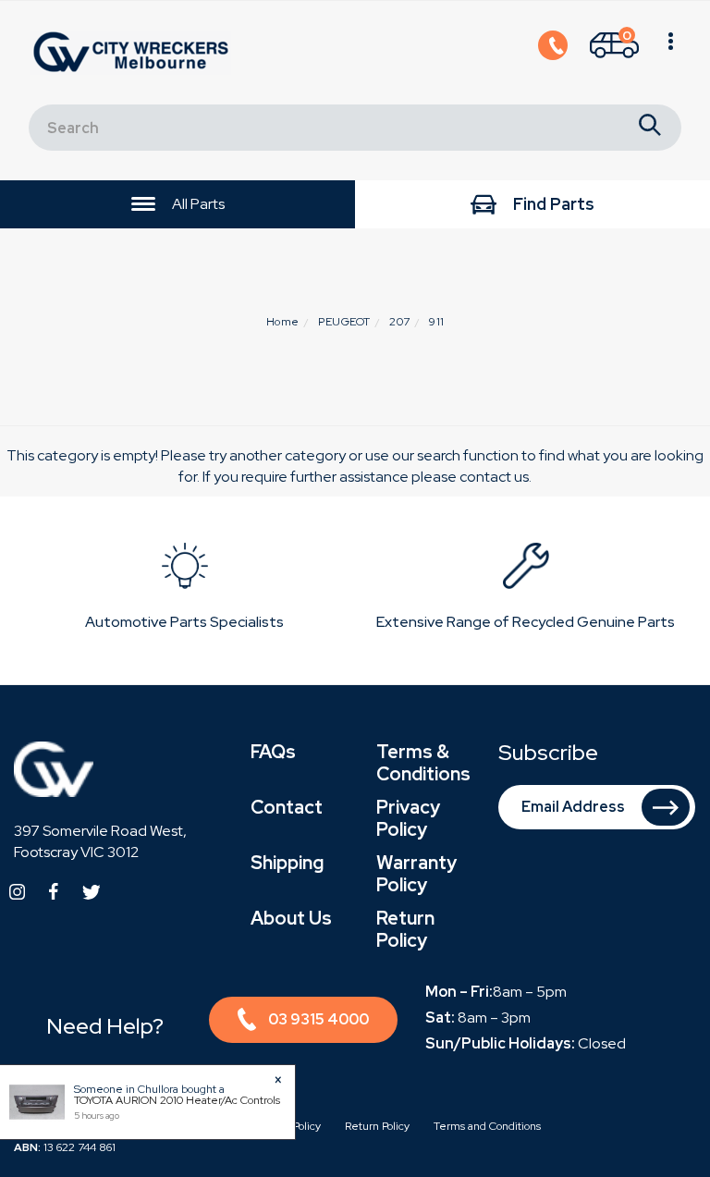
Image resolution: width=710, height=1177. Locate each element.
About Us (291, 918)
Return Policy (405, 929)
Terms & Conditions (423, 763)
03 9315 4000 (318, 1019)
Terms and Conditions (487, 1126)
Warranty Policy (416, 874)
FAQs (273, 752)
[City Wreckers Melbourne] (135, 51)
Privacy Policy (408, 818)
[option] (184, 590)
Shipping (287, 863)
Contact (287, 807)
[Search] (650, 127)
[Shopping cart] (670, 53)
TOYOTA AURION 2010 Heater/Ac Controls (177, 1100)
